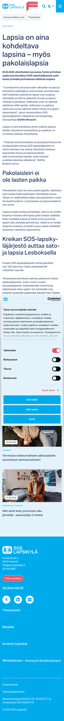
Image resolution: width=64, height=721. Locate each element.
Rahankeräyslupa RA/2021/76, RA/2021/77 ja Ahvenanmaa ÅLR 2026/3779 (26, 700)
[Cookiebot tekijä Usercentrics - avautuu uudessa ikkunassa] (48, 299)
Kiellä (32, 419)
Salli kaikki (32, 399)
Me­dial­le (8, 628)
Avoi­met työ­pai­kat (14, 644)
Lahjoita (33, 4)
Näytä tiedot (48, 390)
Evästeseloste (10, 684)
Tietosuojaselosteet (13, 691)
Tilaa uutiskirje (13, 578)
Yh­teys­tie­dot (11, 611)
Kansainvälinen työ (14, 17)
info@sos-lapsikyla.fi (13, 565)
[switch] (56, 359)
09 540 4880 (9, 568)
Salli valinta (32, 409)
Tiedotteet (34, 17)
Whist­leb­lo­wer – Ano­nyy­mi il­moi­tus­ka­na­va (31, 661)
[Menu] (60, 6)
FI (49, 6)
